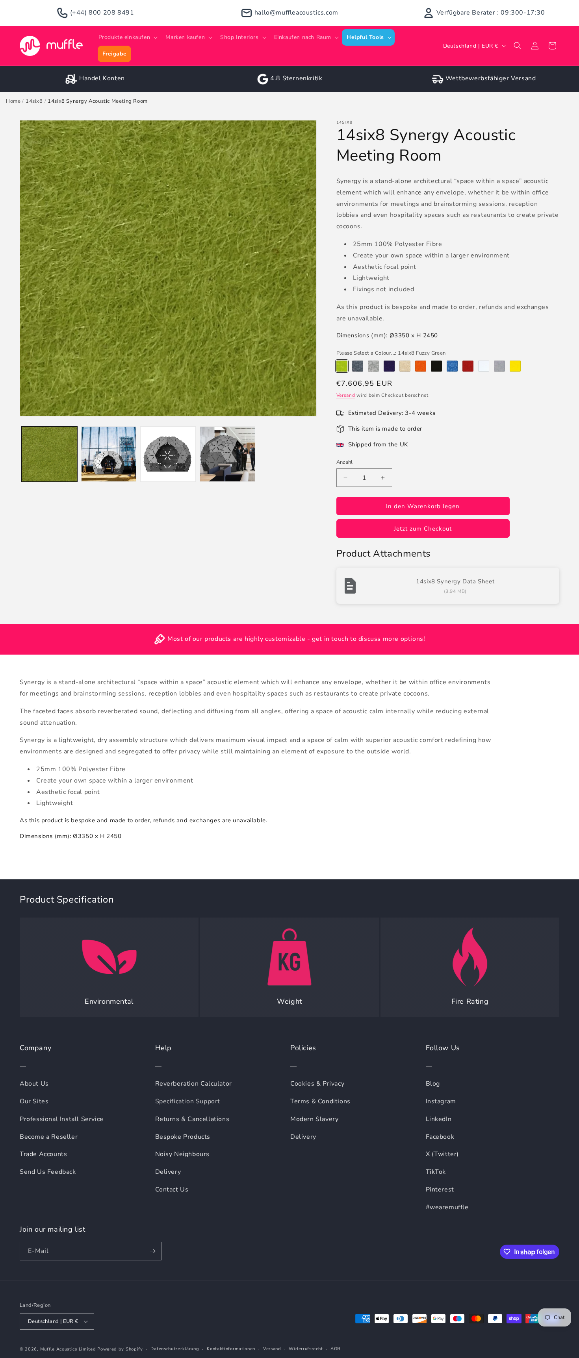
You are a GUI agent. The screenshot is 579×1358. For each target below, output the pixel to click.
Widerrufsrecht (306, 1349)
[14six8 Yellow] (515, 366)
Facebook (440, 1136)
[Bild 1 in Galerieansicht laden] (49, 454)
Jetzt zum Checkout (423, 529)
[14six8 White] (483, 366)
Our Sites (34, 1101)
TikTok (436, 1171)
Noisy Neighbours (182, 1154)
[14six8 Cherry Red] (467, 366)
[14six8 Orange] (420, 366)
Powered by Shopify (120, 1349)
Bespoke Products (183, 1136)
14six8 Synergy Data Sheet (455, 581)
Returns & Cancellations (192, 1119)
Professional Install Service (62, 1119)
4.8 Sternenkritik (296, 78)
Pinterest (440, 1189)
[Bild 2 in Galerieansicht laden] (109, 454)
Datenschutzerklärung (174, 1349)
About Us (34, 1083)
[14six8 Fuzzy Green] (341, 366)
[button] (127, 37)
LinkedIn (439, 1119)
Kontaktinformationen (231, 1349)
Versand (345, 395)
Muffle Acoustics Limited (68, 1349)
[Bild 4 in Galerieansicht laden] (227, 454)
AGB (335, 1349)
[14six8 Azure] (452, 366)
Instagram (441, 1101)
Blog (433, 1083)
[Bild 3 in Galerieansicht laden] (168, 454)
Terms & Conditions (320, 1101)
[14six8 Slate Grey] (357, 366)
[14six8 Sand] (404, 366)
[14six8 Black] (436, 366)
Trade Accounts (43, 1154)
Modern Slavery (314, 1119)
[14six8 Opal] (499, 366)
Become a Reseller (49, 1136)
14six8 (34, 101)
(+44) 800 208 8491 (102, 12)
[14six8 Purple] (389, 366)
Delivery (168, 1171)
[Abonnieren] (152, 1251)
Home (13, 101)
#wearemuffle (447, 1207)
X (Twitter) (442, 1154)
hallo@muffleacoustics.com (296, 12)
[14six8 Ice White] (373, 366)
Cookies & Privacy (317, 1083)
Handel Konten (102, 78)
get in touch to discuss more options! (368, 639)
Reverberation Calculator (193, 1083)
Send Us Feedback (48, 1171)
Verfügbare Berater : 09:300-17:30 (490, 12)
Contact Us (172, 1189)
